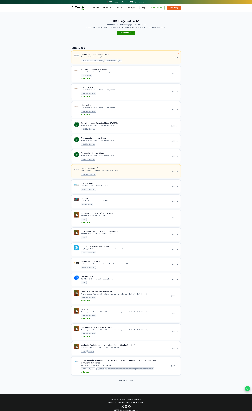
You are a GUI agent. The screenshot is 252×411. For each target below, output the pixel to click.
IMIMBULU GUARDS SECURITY (90, 216)
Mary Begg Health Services (89, 249)
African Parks (85, 125)
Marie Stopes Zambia (87, 186)
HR (120, 60)
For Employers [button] (130, 8)
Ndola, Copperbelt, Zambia (110, 171)
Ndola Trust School (87, 171)
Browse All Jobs (125, 380)
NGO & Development (88, 129)
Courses (119, 8)
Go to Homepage (126, 33)
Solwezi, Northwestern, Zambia (117, 249)
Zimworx (83, 57)
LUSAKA (105, 201)
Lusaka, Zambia (101, 57)
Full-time (91, 57)
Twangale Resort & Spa (88, 72)
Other (84, 219)
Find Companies (107, 8)
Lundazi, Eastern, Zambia (119, 294)
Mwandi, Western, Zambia (129, 264)
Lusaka (111, 216)
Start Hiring (174, 8)
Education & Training (88, 174)
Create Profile (156, 8)
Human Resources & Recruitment (92, 60)
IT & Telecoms (86, 75)
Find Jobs (95, 8)
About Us (123, 399)
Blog (130, 399)
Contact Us (137, 399)
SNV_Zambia (85, 365)
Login (144, 8)
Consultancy (95, 365)
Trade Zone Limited (87, 201)
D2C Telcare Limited (87, 279)
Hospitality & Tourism (88, 93)
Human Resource (111, 60)
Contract (99, 186)
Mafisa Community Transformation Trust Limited (96, 264)
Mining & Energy (87, 204)
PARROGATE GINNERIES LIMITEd (91, 348)
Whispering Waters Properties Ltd (91, 294)
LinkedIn (91, 351)
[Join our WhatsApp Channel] (247, 388)
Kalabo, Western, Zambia (106, 125)
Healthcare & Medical (88, 252)
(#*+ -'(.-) (125, 369)
